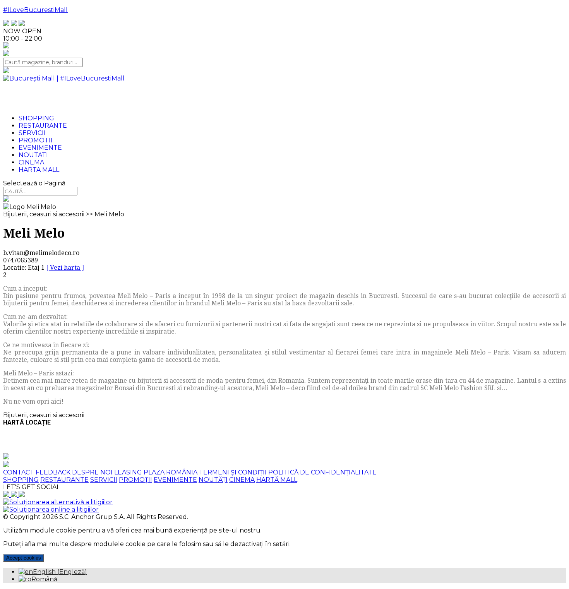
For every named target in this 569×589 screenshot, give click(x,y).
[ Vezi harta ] (65, 267)
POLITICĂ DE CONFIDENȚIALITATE (322, 472)
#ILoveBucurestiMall (35, 10)
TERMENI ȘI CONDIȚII (233, 472)
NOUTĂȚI (213, 479)
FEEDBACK (53, 472)
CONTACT (18, 472)
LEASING (128, 472)
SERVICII (103, 479)
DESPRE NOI (92, 472)
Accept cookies (23, 558)
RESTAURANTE (64, 479)
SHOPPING (21, 479)
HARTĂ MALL (276, 479)
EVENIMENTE (175, 479)
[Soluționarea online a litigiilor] (51, 509)
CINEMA (242, 479)
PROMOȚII (135, 479)
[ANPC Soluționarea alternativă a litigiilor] (58, 502)
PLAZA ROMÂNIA (170, 472)
